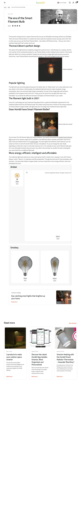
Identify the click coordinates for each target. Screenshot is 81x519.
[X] (15, 26)
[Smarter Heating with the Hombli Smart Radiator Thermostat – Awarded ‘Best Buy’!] (65, 338)
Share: (9, 25)
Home (5, 7)
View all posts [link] (72, 323)
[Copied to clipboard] (19, 26)
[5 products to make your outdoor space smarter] (15, 338)
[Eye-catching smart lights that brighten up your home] (63, 297)
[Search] (69, 2)
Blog (9, 7)
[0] (75, 2)
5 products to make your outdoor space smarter (14, 357)
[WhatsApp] (17, 26)
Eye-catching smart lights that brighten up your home (28, 297)
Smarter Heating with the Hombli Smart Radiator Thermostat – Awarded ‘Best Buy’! (65, 358)
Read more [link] (14, 301)
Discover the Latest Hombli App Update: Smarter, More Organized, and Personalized (39, 359)
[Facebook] (13, 26)
